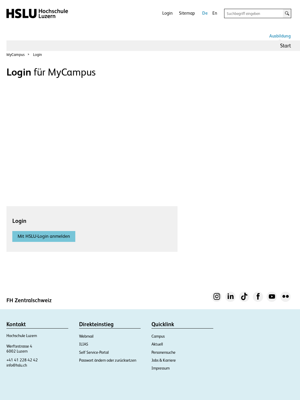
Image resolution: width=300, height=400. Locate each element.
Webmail (86, 336)
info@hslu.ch (16, 365)
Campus (158, 336)
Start (285, 46)
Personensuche (163, 352)
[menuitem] (285, 45)
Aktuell (157, 344)
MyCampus (15, 54)
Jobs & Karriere (163, 360)
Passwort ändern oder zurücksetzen (107, 360)
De (205, 13)
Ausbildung (280, 35)
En (214, 13)
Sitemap (187, 13)
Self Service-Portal (94, 352)
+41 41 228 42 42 (22, 360)
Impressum (160, 368)
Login (167, 13)
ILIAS (83, 344)
